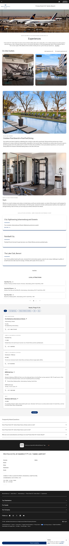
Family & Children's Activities (25, 310)
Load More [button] (34, 412)
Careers (12, 524)
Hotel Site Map (23, 526)
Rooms (4, 462)
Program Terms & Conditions (27, 524)
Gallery (36, 460)
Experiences (5, 467)
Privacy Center (37, 524)
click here (61, 543)
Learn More (7, 82)
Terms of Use (18, 524)
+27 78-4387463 (11, 363)
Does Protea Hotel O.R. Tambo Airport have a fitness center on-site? (18, 425)
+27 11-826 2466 (11, 390)
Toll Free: (9, 480)
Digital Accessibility (56, 524)
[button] (59, 2)
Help (29, 526)
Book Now (6, 227)
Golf (34, 310)
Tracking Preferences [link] (6, 524)
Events (4, 470)
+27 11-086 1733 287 (12, 329)
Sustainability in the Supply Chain (8, 526)
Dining (4, 465)
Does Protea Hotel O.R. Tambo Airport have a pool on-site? (16, 429)
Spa (39, 310)
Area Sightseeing (12, 310)
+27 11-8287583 (11, 346)
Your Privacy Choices (47, 524)
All (5, 310)
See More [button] (57, 45)
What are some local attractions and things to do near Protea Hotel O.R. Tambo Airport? (23, 434)
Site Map (17, 526)
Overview (5, 460)
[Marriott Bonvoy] (64, 1)
